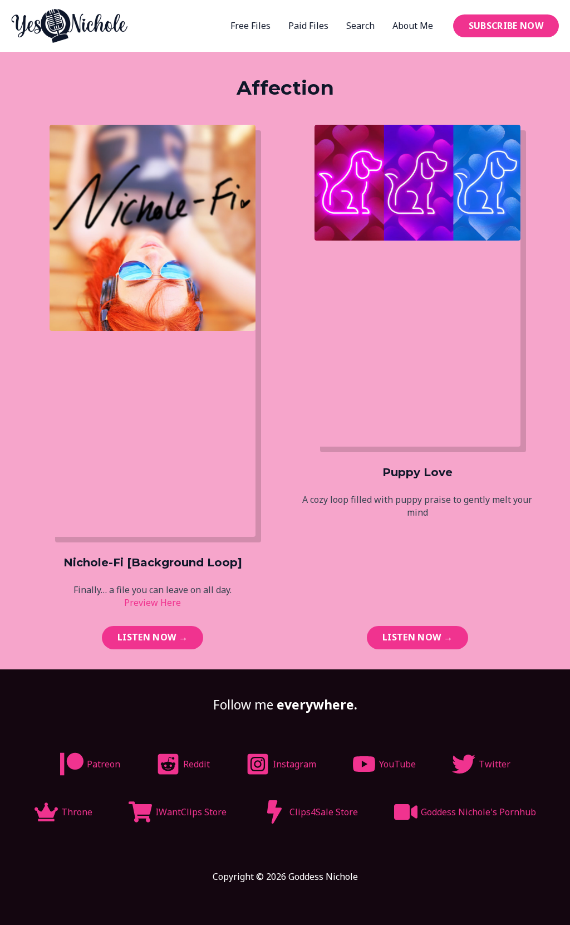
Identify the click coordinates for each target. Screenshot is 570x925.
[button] (506, 25)
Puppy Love (417, 472)
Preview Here (152, 602)
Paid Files (308, 25)
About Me (412, 25)
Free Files (250, 25)
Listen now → (152, 637)
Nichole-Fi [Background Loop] (152, 562)
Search (360, 25)
